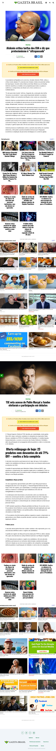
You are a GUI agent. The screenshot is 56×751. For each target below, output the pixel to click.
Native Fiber (31, 349)
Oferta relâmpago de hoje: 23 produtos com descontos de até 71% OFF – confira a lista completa (26, 452)
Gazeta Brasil (20, 56)
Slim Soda (21, 270)
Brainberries (21, 255)
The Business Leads (42, 620)
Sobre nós (37, 737)
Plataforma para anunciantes (35, 741)
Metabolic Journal (3, 255)
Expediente (31, 737)
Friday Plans (2, 290)
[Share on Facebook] (36, 56)
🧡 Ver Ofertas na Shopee (28, 74)
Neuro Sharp (40, 255)
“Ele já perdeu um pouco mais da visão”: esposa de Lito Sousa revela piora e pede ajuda (46, 326)
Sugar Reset (40, 270)
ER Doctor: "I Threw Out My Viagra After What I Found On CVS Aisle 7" (13, 289)
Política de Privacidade (34, 745)
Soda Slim (31, 291)
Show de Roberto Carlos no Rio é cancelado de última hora (40, 674)
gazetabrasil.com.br (32, 311)
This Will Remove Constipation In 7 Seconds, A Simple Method (41, 348)
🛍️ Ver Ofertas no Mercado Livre (28, 67)
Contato (42, 745)
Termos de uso (45, 741)
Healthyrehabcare (41, 635)
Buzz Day (21, 634)
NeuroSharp (2, 270)
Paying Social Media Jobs (5, 350)
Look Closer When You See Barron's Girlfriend (28, 632)
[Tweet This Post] (38, 56)
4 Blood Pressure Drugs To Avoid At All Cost (8, 325)
